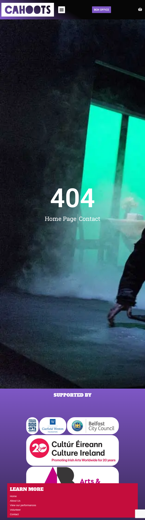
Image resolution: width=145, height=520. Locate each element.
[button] (61, 9)
